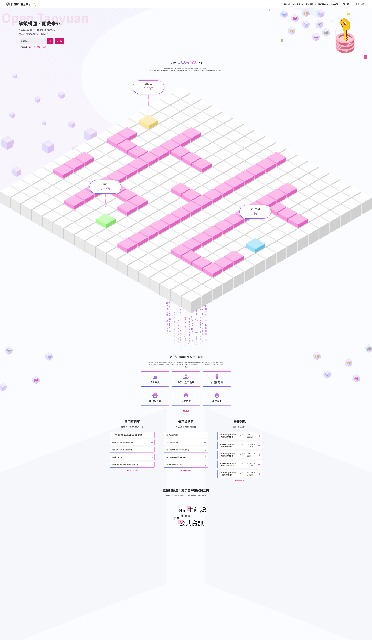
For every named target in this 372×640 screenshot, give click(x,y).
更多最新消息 (239, 480)
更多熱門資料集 (132, 470)
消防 (30, 47)
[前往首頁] (22, 4)
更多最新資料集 (186, 470)
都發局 (186, 515)
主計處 (43, 47)
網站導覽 (286, 4)
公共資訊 (37, 47)
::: (280, 4)
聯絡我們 (334, 4)
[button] (344, 4)
